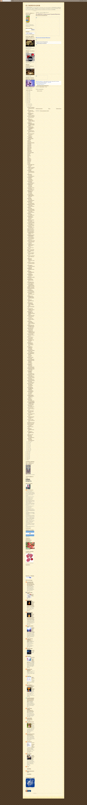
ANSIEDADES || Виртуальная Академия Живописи (30, 436)
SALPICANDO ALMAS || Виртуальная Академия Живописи (30, 378)
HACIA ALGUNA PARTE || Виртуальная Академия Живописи (31, 211)
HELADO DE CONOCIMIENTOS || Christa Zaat (30, 272)
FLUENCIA (29, 153)
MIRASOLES (29, 160)
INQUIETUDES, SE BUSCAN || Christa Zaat (30, 280)
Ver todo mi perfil (28, 528)
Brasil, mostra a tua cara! (30, 733)
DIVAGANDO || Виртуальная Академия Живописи (30, 439)
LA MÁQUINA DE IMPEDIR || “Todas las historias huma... (30, 309)
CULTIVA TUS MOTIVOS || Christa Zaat (30, 300)
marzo (28, 448)
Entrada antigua (58, 108)
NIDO (28, 156)
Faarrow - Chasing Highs (30, 249)
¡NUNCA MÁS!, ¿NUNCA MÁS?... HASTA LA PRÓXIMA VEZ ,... (31, 323)
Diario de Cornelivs (30, 612)
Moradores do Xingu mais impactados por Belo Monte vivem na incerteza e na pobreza (30, 700)
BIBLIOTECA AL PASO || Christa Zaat (31, 277)
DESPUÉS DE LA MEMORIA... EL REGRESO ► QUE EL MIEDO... (31, 313)
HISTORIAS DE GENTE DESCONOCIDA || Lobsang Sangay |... (30, 235)
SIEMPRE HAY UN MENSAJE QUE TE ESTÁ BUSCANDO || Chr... (30, 297)
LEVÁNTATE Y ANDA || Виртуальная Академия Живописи (30, 188)
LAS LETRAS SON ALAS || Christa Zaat (30, 290)
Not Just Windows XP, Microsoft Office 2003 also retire (30, 711)
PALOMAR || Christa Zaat (30, 422)
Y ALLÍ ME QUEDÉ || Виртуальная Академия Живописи (30, 405)
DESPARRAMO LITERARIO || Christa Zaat (30, 269)
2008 (27, 459)
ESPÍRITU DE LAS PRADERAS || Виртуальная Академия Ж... (30, 192)
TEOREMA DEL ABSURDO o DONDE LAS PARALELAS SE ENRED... (30, 124)
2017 (27, 101)
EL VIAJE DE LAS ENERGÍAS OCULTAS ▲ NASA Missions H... (31, 332)
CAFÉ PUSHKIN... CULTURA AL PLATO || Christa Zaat (31, 266)
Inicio (49, 108)
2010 (27, 457)
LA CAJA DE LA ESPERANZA (29, 137)
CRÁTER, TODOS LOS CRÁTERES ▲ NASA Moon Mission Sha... (30, 326)
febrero (29, 449)
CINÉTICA (28, 140)
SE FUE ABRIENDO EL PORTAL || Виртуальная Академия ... (30, 355)
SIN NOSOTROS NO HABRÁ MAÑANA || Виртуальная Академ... (30, 196)
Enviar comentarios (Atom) (44, 110)
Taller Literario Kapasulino (29, 754)
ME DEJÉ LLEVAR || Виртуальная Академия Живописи (30, 358)
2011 (27, 456)
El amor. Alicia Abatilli (33, 595)
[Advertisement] (45, 99)
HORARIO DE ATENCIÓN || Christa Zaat (30, 429)
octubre (29, 106)
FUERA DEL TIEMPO (30, 152)
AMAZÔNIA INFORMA (30, 698)
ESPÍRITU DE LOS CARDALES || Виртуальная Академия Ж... (30, 185)
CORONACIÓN (29, 151)
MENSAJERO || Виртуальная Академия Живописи (30, 199)
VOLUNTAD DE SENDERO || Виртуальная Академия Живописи (30, 372)
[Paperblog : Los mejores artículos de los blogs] (29, 578)
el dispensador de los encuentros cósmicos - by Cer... (30, 111)
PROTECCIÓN (29, 148)
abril (28, 447)
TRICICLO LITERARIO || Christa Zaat (31, 288)
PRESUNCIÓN (29, 150)
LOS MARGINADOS (30, 582)
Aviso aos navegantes (30, 734)
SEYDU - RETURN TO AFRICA (30, 251)
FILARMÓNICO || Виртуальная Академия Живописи (30, 202)
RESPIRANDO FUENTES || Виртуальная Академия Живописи (31, 205)
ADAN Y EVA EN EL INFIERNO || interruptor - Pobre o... (31, 114)
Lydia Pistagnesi (29, 741)
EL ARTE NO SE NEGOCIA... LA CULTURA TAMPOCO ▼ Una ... (31, 120)
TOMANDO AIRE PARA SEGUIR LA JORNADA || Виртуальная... (30, 361)
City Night (33, 650)
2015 (27, 451)
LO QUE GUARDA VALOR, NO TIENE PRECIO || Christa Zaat (30, 285)
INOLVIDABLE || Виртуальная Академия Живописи (30, 399)
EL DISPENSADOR (33, 5)
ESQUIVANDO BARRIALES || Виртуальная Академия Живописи (30, 365)
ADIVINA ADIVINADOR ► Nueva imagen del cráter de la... (31, 241)
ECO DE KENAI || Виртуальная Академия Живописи (30, 182)
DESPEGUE (29, 149)
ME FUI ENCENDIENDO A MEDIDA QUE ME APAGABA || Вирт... (31, 402)
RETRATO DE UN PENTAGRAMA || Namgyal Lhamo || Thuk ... (30, 344)
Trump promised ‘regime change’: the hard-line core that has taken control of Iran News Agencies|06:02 (30, 584)
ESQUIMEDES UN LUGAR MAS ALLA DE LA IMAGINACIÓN (30, 686)
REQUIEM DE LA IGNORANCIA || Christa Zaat (30, 275)
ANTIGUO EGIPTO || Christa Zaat (30, 425)
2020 (27, 98)
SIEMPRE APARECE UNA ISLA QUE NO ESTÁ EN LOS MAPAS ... (30, 396)
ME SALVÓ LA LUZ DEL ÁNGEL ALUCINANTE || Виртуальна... (30, 385)
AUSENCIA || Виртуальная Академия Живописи (30, 208)
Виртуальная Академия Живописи (41, 15)
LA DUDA (28, 163)
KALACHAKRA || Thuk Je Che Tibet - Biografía (30, 340)
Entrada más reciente (39, 108)
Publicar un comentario (39, 90)
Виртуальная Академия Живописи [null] (43, 37)
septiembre (29, 441)
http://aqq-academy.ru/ (39, 81)
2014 (27, 452)
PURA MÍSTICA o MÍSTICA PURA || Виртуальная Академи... (30, 217)
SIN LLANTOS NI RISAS (33, 688)
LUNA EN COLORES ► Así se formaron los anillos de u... (30, 238)
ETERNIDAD (29, 143)
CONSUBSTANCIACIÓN (30, 142)
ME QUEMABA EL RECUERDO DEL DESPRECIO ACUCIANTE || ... (30, 389)
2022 (27, 95)
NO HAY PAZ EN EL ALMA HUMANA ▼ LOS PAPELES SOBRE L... (30, 128)
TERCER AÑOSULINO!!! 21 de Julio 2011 (33, 757)
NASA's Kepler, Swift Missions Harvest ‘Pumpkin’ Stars (30, 329)
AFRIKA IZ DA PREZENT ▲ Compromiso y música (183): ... (30, 260)
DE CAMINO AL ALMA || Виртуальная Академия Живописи (30, 223)
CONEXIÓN (29, 161)
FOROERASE (29, 656)
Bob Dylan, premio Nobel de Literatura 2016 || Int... (31, 117)
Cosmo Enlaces (29, 774)
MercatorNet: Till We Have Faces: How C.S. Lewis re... (30, 334)
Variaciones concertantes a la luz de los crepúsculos (33, 744)
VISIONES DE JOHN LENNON (30, 139)
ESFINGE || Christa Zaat (30, 423)
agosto (28, 442)
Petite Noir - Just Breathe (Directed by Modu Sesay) (30, 253)
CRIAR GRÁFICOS (33, 678)
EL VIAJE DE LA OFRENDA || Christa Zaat (30, 432)
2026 (27, 91)
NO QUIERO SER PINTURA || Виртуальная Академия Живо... (30, 178)
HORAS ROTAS (29, 600)
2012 (27, 455)
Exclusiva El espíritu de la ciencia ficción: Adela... (31, 414)
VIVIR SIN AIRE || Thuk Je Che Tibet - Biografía (30, 165)
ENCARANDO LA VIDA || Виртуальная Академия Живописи (30, 375)
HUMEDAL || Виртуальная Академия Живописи (30, 214)
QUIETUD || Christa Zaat (30, 229)
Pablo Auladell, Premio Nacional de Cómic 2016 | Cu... (30, 411)
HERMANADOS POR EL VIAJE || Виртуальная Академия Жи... (30, 368)
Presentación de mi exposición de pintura (30, 719)
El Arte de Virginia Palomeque (29, 649)
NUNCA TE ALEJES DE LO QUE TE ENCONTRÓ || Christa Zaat (30, 293)
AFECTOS (28, 162)
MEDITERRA (29, 768)
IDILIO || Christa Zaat (30, 228)
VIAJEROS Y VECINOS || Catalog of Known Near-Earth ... (31, 168)
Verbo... (28, 766)
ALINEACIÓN (29, 144)
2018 (27, 100)
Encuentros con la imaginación (29, 670)
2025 (27, 92)
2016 (27, 102)
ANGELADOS (29, 147)
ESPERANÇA (33, 724)
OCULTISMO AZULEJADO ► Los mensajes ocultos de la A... (30, 172)
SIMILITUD (29, 155)
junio (28, 444)
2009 (27, 458)
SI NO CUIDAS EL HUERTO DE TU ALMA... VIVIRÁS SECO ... (30, 304)
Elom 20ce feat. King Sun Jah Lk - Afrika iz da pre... (31, 256)
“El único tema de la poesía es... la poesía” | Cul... (30, 408)
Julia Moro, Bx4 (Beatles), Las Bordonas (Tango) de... (31, 108)
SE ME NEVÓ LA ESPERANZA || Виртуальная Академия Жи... (30, 348)
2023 (27, 94)
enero (28, 450)
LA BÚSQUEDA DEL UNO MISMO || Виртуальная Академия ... (30, 392)
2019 (27, 99)
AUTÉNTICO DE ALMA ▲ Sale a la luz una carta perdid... (30, 316)
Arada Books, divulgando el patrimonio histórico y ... (31, 263)
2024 (27, 93)
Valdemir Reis (29, 676)
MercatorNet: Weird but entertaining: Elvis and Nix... (30, 131)
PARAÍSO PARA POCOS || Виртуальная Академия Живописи (31, 381)
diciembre (29, 103)
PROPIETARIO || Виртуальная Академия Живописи (30, 175)
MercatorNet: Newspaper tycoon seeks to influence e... (30, 134)
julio (28, 443)
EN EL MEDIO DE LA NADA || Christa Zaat (30, 282)
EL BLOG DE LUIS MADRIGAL (30, 639)
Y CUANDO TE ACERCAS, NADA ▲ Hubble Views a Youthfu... (30, 245)
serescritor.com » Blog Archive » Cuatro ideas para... (31, 420)
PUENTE (28, 154)
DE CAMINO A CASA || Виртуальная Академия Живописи (30, 226)
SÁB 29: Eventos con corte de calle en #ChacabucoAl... (30, 337)
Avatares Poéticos (29, 718)
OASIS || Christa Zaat (30, 434)
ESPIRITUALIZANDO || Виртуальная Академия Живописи (30, 220)
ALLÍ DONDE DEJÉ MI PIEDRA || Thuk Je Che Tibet (30, 233)
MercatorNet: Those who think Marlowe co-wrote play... (30, 417)
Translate (33, 34)
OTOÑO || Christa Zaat (30, 230)
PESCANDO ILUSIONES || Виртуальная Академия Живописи (30, 351)
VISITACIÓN (29, 141)
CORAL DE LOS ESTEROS (29, 709)
